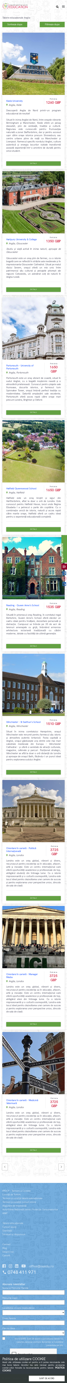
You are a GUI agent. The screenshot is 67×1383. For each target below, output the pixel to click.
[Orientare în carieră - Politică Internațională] (33, 811)
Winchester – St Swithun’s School (23, 722)
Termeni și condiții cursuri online (19, 1202)
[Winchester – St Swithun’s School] (33, 685)
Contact (6, 1244)
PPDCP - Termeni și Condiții (16, 1190)
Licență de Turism (11, 1194)
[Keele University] (33, 64)
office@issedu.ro (41, 1266)
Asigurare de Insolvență (14, 1205)
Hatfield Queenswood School (21, 488)
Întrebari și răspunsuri (13, 1234)
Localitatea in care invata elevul (18, 1308)
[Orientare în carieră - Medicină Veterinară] (33, 1063)
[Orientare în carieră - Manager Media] (33, 937)
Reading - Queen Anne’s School (22, 605)
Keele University (14, 101)
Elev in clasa (8, 1328)
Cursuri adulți (9, 1227)
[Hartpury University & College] (33, 202)
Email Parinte (9, 1318)
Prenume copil (9, 1298)
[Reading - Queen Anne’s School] (33, 568)
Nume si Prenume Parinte (15, 1288)
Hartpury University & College (21, 239)
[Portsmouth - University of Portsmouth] (33, 328)
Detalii (33, 163)
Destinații (7, 1230)
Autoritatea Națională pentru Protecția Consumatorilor (30, 1209)
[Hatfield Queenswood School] (33, 451)
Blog (4, 1248)
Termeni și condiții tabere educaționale (22, 1198)
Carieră (6, 1255)
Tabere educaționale (12, 1223)
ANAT (5, 1213)
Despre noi (8, 1251)
